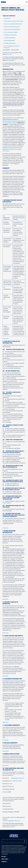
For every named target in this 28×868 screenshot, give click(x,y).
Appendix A (12, 60)
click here (9, 54)
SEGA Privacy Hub (3, 2)
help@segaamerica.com (17, 778)
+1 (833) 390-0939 (16, 781)
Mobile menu (26, 2)
